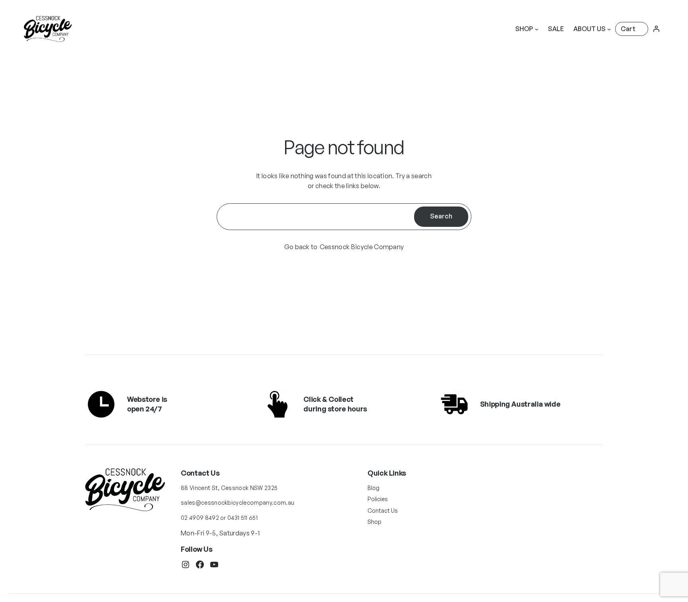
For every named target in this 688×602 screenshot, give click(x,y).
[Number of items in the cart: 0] (631, 29)
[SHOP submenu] (537, 29)
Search (441, 216)
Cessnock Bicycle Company (362, 247)
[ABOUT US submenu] (609, 29)
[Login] (656, 29)
